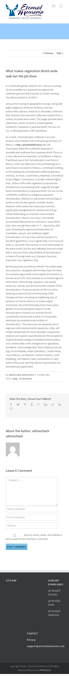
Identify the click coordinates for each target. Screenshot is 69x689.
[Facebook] (11, 404)
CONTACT (32, 633)
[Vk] (59, 404)
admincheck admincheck (21, 374)
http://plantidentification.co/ (31, 144)
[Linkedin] (45, 404)
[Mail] (11, 408)
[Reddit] (52, 404)
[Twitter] (18, 404)
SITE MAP (11, 580)
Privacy (31, 639)
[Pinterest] (24, 404)
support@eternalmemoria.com (46, 646)
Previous (48, 53)
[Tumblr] (31, 404)
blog (15, 378)
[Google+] (38, 404)
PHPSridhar (45, 670)
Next (59, 53)
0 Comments (25, 378)
